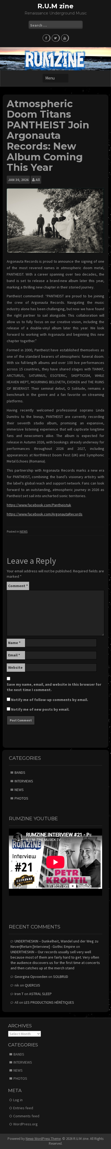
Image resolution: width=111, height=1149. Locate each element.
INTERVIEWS (24, 781)
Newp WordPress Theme (43, 1138)
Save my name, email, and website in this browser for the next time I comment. (54, 687)
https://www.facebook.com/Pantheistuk (39, 505)
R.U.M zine (55, 6)
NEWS (23, 531)
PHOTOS (21, 798)
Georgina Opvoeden (31, 976)
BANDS (20, 772)
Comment (18, 585)
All (38, 179)
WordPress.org (25, 1124)
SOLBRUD (60, 976)
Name (14, 642)
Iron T (19, 993)
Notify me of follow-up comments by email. (49, 699)
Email (14, 655)
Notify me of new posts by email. (40, 709)
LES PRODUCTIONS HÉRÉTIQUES (49, 1002)
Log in (18, 1099)
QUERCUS (32, 985)
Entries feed (23, 1107)
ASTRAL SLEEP (40, 993)
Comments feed (26, 1116)
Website (15, 667)
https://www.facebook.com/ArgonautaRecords (44, 514)
